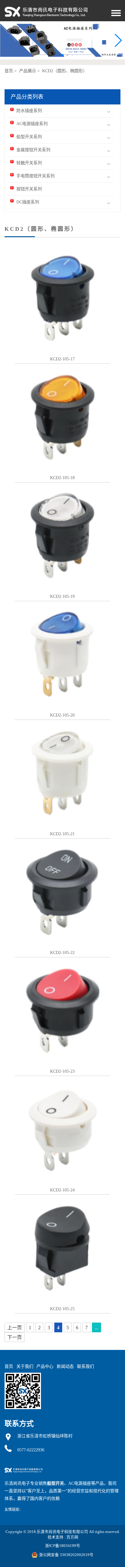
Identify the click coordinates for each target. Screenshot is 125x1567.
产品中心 (44, 1366)
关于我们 (24, 1366)
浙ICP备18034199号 (62, 1546)
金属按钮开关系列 (33, 150)
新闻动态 (65, 1366)
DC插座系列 (27, 202)
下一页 (14, 1337)
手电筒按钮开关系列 (35, 176)
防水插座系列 (29, 110)
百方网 (72, 1537)
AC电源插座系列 (32, 123)
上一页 (14, 1327)
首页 (9, 71)
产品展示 (27, 71)
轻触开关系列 (29, 163)
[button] (118, 40)
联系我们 (85, 1366)
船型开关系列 (29, 137)
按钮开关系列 (29, 189)
